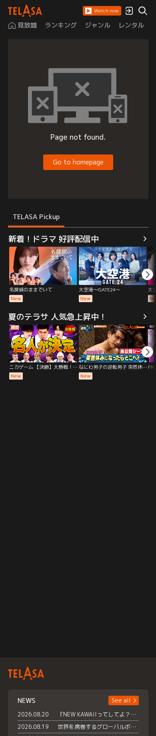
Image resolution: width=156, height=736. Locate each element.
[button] (102, 11)
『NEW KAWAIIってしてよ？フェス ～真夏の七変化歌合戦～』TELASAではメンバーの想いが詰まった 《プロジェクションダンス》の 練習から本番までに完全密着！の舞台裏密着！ (98, 714)
